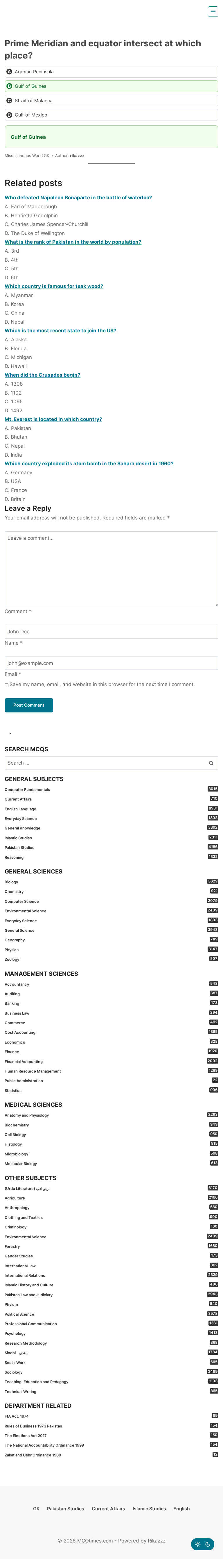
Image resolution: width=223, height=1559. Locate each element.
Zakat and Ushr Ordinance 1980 (111, 1454)
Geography (111, 939)
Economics (111, 1041)
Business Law (111, 1012)
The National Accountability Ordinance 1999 (111, 1444)
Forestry (111, 1246)
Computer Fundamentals (111, 789)
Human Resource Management (111, 1070)
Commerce (111, 1022)
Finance (111, 1051)
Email (13, 674)
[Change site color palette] (202, 1544)
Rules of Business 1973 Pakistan (111, 1425)
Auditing (111, 993)
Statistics (111, 1090)
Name (14, 643)
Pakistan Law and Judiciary (111, 1294)
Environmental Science (111, 910)
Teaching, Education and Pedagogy (111, 1381)
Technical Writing (111, 1391)
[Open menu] (213, 11)
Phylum (111, 1304)
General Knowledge (111, 827)
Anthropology (111, 1207)
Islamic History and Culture (111, 1284)
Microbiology (111, 1153)
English (181, 1508)
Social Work (111, 1362)
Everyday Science (111, 818)
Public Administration (111, 1080)
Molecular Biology (111, 1163)
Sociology (111, 1371)
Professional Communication (111, 1323)
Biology (111, 881)
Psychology (111, 1333)
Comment (18, 611)
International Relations (111, 1275)
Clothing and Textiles (111, 1217)
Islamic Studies (111, 837)
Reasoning (111, 857)
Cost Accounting (111, 1032)
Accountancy (111, 984)
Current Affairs (111, 798)
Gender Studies (111, 1255)
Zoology (111, 959)
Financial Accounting (111, 1061)
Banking (111, 1003)
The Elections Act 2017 (111, 1435)
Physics (111, 949)
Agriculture (111, 1197)
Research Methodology (111, 1342)
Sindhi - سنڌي (111, 1352)
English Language (111, 808)
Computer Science (111, 901)
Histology (111, 1143)
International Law (111, 1265)
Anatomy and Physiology (111, 1114)
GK (36, 1508)
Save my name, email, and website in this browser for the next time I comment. (102, 684)
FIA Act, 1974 (111, 1415)
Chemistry (111, 891)
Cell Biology (111, 1134)
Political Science (111, 1314)
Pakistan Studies (111, 847)
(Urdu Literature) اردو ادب (111, 1188)
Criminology (111, 1226)
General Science (111, 930)
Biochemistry (111, 1124)
